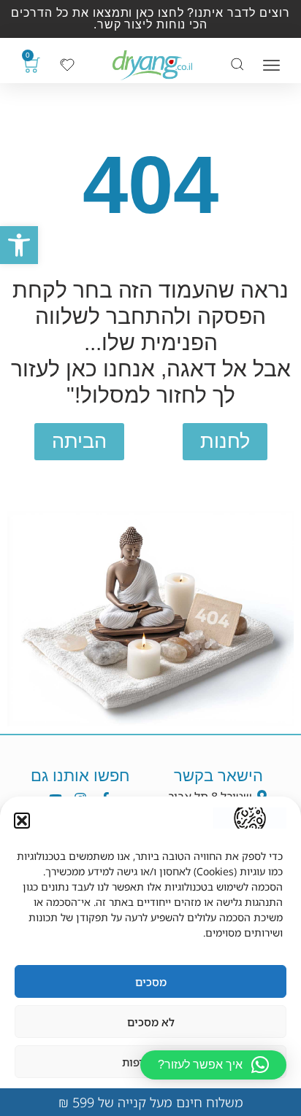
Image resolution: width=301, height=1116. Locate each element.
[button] (19, 245)
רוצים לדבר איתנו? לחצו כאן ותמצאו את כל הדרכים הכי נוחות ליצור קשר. (150, 19)
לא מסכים (151, 1022)
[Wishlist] (67, 65)
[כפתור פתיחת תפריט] (271, 65)
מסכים (151, 981)
